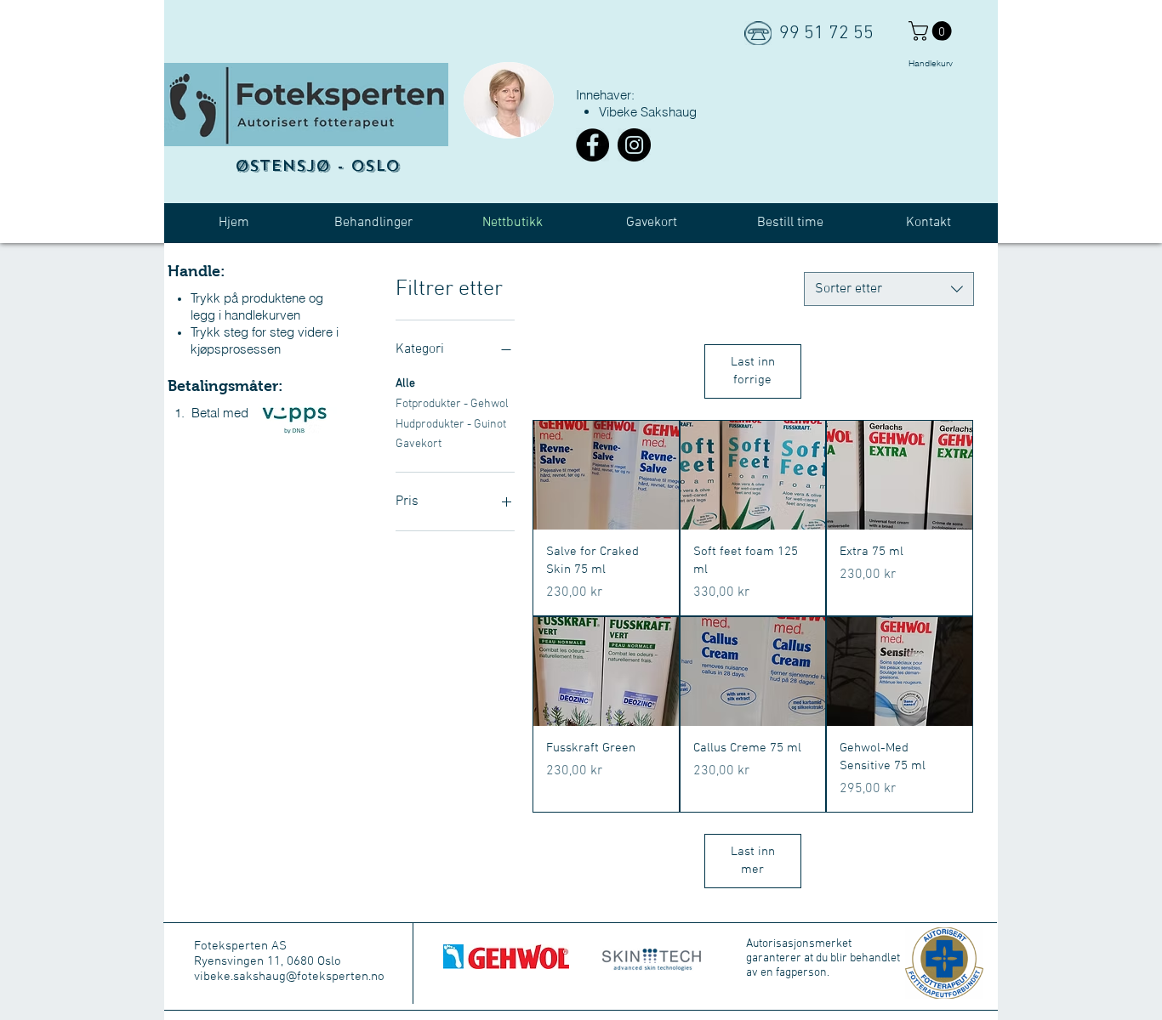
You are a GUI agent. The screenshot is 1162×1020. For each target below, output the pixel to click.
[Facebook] (592, 145)
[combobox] (889, 289)
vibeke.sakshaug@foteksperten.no (289, 976)
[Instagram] (634, 145)
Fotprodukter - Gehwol (452, 404)
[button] (932, 31)
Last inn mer (753, 860)
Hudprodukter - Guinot (451, 424)
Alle (405, 384)
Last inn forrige (753, 371)
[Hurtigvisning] (606, 475)
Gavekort (418, 444)
